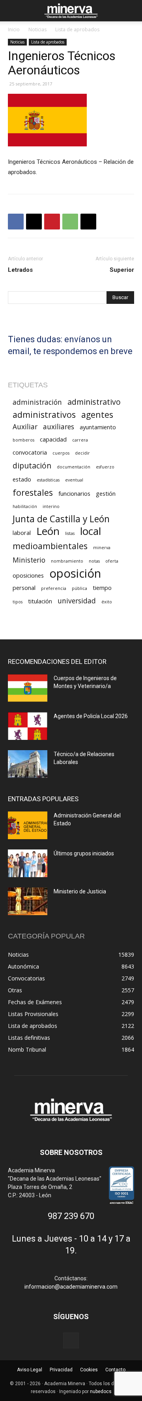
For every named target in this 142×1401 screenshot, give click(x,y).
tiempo (102, 587)
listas (70, 533)
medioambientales (50, 546)
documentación (73, 467)
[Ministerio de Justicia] (27, 901)
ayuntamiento (98, 427)
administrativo (94, 402)
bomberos (23, 440)
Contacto (115, 1370)
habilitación (25, 506)
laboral (22, 533)
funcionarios (74, 493)
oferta (111, 561)
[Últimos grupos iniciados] (27, 863)
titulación (40, 601)
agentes (97, 414)
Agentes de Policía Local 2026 (91, 716)
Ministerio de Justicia (80, 891)
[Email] (88, 221)
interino (51, 506)
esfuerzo (105, 467)
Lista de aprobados (77, 29)
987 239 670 (71, 1216)
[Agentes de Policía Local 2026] (27, 726)
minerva (101, 547)
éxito (106, 602)
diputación (32, 465)
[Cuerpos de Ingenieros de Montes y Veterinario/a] (27, 688)
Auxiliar (25, 427)
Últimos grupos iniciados (84, 853)
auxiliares (58, 427)
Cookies (89, 1370)
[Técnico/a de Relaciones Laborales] (27, 764)
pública (79, 588)
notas (94, 561)
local (90, 531)
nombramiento (67, 561)
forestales (33, 492)
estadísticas (48, 480)
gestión (106, 493)
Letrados (20, 269)
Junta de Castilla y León (61, 519)
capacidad (53, 439)
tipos (17, 602)
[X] (34, 221)
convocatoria (30, 452)
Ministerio (29, 560)
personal (24, 587)
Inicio (14, 29)
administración (37, 402)
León (48, 531)
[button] (13, 10)
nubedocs (101, 1391)
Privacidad (61, 1370)
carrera (80, 440)
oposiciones (28, 575)
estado (22, 479)
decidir (82, 453)
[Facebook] (16, 221)
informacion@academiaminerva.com (71, 1286)
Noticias (37, 29)
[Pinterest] (52, 221)
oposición (75, 573)
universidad (77, 601)
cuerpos (60, 453)
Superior (122, 269)
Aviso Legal (29, 1370)
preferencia (53, 588)
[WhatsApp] (70, 221)
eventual (74, 480)
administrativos (44, 414)
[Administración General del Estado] (27, 825)
